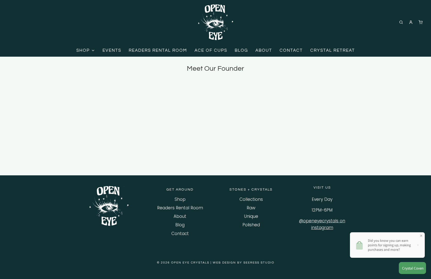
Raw (251, 208)
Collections (251, 199)
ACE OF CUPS (211, 50)
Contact (180, 234)
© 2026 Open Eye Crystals (184, 262)
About (180, 216)
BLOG (241, 50)
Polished (251, 225)
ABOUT (263, 50)
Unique (251, 216)
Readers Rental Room (180, 208)
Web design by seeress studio (243, 262)
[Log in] (411, 22)
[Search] (401, 22)
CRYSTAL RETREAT (332, 50)
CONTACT (291, 50)
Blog (180, 225)
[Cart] (421, 22)
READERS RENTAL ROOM (158, 50)
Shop (180, 199)
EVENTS (112, 50)
